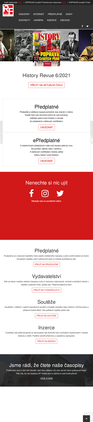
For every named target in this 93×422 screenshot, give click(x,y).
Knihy (69, 14)
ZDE (19, 2)
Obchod (65, 20)
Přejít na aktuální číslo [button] (46, 85)
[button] (86, 418)
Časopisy (24, 14)
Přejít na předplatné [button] (46, 264)
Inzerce (52, 20)
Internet (38, 14)
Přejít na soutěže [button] (46, 315)
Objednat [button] (46, 127)
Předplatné (55, 14)
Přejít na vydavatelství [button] (47, 290)
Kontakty (24, 20)
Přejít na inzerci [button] (46, 341)
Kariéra (38, 20)
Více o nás (46, 378)
